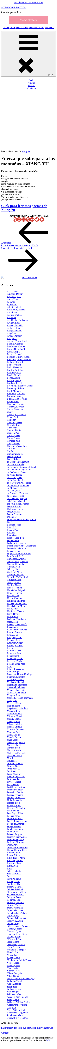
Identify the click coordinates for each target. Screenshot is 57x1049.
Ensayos (11, 532)
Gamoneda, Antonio (16, 559)
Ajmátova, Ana (14, 296)
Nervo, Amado (14, 750)
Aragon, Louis (13, 322)
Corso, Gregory (14, 438)
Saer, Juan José (14, 873)
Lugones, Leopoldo (16, 677)
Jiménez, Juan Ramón (17, 624)
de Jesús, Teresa (14, 475)
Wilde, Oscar (13, 999)
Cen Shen (11, 420)
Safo (9, 876)
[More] (41, 219)
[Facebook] (15, 219)
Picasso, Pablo (13, 803)
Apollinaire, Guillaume (17, 320)
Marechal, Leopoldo (16, 692)
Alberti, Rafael (14, 307)
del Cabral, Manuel (16, 501)
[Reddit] (36, 219)
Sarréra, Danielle (15, 886)
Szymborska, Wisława (17, 913)
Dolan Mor (12, 517)
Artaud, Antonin (14, 336)
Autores (31, 83)
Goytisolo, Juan (14, 580)
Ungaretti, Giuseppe (16, 949)
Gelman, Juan (13, 566)
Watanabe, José (14, 989)
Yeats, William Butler (17, 1010)
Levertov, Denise (15, 661)
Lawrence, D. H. (15, 658)
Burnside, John (14, 396)
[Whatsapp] (19, 219)
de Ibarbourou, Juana (16, 472)
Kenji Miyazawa (14, 637)
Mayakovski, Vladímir (17, 708)
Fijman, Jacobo (14, 551)
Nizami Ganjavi (14, 755)
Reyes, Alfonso (14, 855)
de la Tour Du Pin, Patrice (19, 483)
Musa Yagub (13, 740)
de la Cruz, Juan (14, 477)
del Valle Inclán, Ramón (18, 503)
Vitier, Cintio (13, 976)
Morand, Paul (13, 732)
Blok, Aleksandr (14, 367)
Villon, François (14, 973)
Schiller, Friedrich (15, 889)
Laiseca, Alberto (14, 653)
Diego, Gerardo (14, 514)
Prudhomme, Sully (15, 839)
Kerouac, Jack (13, 640)
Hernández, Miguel (16, 590)
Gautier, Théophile (15, 564)
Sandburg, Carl (14, 884)
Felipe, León (13, 540)
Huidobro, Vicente (15, 611)
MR (48, 1040)
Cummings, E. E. (15, 454)
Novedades (12, 761)
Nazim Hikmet (14, 745)
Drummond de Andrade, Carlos (21, 519)
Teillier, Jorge (13, 923)
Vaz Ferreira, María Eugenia (20, 960)
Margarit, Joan (13, 695)
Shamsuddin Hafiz (15, 894)
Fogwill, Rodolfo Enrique (19, 553)
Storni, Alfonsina (15, 907)
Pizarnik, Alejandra (16, 808)
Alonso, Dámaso (15, 315)
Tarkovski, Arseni (15, 921)
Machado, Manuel (15, 682)
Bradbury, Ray (14, 372)
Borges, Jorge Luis (15, 370)
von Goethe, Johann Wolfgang (21, 978)
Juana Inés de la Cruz (17, 629)
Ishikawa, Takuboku (16, 619)
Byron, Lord (13, 401)
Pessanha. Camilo (15, 792)
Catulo (10, 412)
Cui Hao (11, 448)
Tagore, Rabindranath (17, 918)
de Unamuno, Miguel (17, 498)
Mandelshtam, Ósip (16, 690)
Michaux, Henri (14, 716)
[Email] (32, 219)
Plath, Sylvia (13, 810)
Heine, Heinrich (14, 587)
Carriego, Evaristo (15, 406)
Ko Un (10, 648)
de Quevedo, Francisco (17, 493)
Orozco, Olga (13, 766)
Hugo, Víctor (13, 608)
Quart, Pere (12, 845)
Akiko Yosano (13, 299)
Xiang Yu (26, 151)
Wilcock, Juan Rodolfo (17, 997)
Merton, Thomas (14, 713)
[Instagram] (23, 219)
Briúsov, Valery (14, 380)
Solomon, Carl (13, 900)
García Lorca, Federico (17, 561)
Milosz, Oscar (13, 721)
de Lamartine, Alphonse (18, 485)
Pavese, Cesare (14, 782)
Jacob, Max (12, 622)
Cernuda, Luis (13, 425)
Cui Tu (10, 451)
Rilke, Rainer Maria (16, 858)
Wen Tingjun (13, 991)
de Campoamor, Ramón (18, 462)
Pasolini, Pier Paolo (16, 776)
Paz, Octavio (13, 784)
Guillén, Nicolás (14, 585)
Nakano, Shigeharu (16, 742)
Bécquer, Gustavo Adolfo (19, 357)
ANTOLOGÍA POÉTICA (13, 7)
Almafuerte (12, 312)
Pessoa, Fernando (15, 795)
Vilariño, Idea (13, 970)
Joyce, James (13, 627)
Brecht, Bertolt (14, 375)
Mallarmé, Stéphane (16, 687)
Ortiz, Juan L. (13, 768)
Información (12, 616)
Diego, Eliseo (13, 511)
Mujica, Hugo (13, 734)
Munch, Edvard (14, 737)
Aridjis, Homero (14, 330)
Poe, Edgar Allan (15, 813)
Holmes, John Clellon (17, 603)
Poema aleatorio (28, 20)
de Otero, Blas (13, 490)
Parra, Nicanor (13, 774)
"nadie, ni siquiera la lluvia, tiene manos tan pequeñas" (28, 27)
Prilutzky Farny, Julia (17, 837)
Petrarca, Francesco (16, 797)
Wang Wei (12, 986)
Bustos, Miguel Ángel (17, 399)
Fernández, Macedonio (17, 548)
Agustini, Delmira (15, 294)
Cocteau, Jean (13, 435)
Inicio (31, 80)
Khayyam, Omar (15, 643)
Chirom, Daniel (14, 430)
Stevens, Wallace (15, 905)
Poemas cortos (13, 816)
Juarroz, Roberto (14, 632)
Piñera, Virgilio (14, 805)
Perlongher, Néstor (15, 789)
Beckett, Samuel (14, 354)
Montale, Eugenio (15, 729)
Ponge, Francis (14, 826)
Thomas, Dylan (14, 931)
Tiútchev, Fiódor (14, 939)
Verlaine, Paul (13, 965)
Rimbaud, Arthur (15, 860)
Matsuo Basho (13, 705)
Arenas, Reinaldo (15, 325)
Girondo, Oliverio (15, 574)
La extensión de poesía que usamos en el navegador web (27, 1028)
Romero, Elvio (14, 863)
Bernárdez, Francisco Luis (19, 359)
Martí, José (12, 700)
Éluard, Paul (12, 530)
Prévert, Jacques (14, 834)
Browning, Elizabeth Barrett (20, 385)
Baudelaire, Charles (16, 346)
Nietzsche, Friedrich (16, 753)
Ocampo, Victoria (15, 763)
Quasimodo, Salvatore (17, 847)
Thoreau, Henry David (17, 934)
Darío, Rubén (13, 459)
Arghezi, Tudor (14, 328)
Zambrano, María (15, 1015)
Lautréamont (13, 656)
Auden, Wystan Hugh (17, 341)
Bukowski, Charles (16, 393)
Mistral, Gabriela (15, 724)
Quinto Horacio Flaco (17, 850)
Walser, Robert (14, 984)
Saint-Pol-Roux (14, 879)
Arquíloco (11, 333)
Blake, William (14, 364)
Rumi (9, 868)
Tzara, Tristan (13, 947)
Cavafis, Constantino (16, 414)
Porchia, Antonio (15, 829)
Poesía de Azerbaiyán (17, 821)
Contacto (31, 88)
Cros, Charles (13, 443)
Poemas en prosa (15, 818)
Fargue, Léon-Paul (15, 538)
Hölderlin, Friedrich (16, 601)
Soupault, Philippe (15, 902)
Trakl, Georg (13, 942)
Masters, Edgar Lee (16, 703)
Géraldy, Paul (13, 569)
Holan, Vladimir (14, 598)
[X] (28, 219)
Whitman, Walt (14, 994)
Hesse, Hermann (14, 593)
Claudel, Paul (13, 433)
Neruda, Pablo (13, 747)
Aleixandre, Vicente (16, 309)
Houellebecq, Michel (16, 606)
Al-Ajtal (11, 302)
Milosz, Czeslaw (14, 719)
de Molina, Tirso (14, 488)
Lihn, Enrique (13, 671)
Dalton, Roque (14, 456)
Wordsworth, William (17, 1005)
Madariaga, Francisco (17, 684)
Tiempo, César (13, 936)
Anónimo (11, 317)
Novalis (10, 758)
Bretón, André (13, 378)
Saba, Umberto (14, 871)
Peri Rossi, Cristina (16, 787)
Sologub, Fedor (14, 897)
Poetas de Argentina (16, 824)
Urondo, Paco (13, 952)
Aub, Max (12, 338)
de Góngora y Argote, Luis (19, 469)
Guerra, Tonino (14, 582)
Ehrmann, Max (14, 524)
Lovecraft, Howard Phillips (19, 674)
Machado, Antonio (15, 679)
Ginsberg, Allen (14, 572)
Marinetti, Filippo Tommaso (20, 698)
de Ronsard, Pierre (15, 496)
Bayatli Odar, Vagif (16, 349)
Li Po (9, 666)
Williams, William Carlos (18, 1002)
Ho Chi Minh (13, 595)
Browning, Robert (15, 388)
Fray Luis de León (15, 556)
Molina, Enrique (14, 726)
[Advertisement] (28, 120)
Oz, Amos (11, 771)
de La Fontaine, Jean (16, 480)
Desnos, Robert (14, 506)
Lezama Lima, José (16, 664)
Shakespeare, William (17, 892)
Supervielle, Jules (15, 910)
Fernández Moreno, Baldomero (21, 545)
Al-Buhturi (12, 304)
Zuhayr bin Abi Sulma (17, 1018)
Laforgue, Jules (14, 650)
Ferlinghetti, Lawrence (17, 543)
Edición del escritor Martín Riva (28, 2)
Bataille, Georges (15, 343)
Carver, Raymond (15, 409)
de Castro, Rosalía (15, 464)
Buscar (31, 85)
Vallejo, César (13, 957)
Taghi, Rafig (13, 915)
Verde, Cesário (14, 963)
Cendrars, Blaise (14, 422)
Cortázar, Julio (13, 441)
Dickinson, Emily (15, 509)
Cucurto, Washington (17, 446)
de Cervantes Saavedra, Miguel (21, 467)
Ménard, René (13, 711)
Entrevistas (12, 535)
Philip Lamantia (14, 800)
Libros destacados (15, 669)
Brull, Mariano (14, 391)
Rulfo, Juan (12, 865)
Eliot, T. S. (12, 527)
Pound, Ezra (12, 831)
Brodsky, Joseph (14, 383)
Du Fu (10, 522)
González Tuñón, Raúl (17, 577)
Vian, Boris (12, 968)
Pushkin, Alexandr (15, 842)
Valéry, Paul (12, 955)
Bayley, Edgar (13, 351)
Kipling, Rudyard (15, 645)
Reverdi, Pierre (14, 852)
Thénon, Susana (14, 928)
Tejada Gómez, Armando (18, 926)
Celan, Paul (12, 417)
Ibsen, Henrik (13, 614)
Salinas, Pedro (13, 881)
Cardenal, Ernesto (15, 404)
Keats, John (12, 635)
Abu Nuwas (12, 291)
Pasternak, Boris (14, 779)
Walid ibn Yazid (14, 981)
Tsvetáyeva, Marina (16, 944)
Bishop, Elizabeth (15, 362)
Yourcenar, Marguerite (17, 1012)
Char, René (12, 427)
